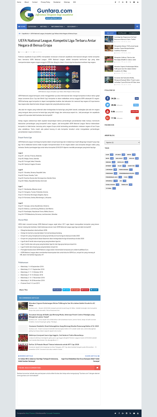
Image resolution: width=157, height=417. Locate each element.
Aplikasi (118, 154)
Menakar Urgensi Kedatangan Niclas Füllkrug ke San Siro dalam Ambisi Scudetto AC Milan (62, 304)
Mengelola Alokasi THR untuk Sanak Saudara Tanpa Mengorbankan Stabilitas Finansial (126, 48)
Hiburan (108, 162)
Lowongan (109, 169)
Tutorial (108, 188)
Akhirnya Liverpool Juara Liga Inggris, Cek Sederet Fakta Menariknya (56, 335)
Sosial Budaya (110, 184)
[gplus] (122, 2)
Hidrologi (120, 162)
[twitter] (115, 2)
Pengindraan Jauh (111, 177)
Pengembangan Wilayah (126, 173)
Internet (108, 166)
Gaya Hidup (119, 158)
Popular (122, 33)
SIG (121, 181)
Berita (129, 154)
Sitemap (67, 2)
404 (74, 2)
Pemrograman (123, 169)
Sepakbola (25, 33)
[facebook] (119, 2)
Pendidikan (109, 173)
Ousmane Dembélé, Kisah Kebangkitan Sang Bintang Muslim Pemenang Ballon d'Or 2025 (64, 326)
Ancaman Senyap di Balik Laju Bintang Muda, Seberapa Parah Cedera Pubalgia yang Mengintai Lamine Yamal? (62, 316)
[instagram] (126, 2)
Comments (134, 33)
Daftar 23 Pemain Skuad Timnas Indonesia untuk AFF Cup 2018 (54, 344)
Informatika (57, 26)
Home (19, 2)
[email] (134, 2)
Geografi (71, 26)
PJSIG (125, 177)
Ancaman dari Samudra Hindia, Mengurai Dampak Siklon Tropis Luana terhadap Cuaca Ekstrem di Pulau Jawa (127, 80)
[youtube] (137, 2)
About (27, 2)
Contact (34, 2)
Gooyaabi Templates (53, 413)
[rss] (130, 2)
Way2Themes (30, 413)
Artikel (43, 26)
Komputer (131, 166)
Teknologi (124, 184)
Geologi (131, 158)
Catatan (32, 26)
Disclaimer (57, 2)
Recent (110, 33)
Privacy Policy (45, 2)
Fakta (107, 158)
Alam (107, 154)
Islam (119, 166)
